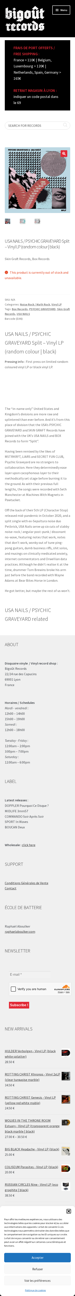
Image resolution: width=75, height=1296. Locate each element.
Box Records (20, 309)
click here (28, 845)
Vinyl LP (56, 304)
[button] (69, 1211)
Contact (10, 888)
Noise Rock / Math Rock (35, 304)
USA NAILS (23, 314)
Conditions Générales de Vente (26, 883)
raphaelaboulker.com (20, 931)
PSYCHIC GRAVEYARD (42, 309)
